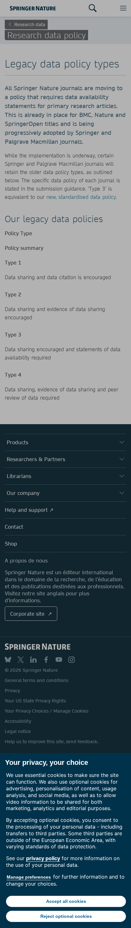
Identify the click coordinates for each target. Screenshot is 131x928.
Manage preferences (29, 877)
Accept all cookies (66, 901)
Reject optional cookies (66, 916)
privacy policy (43, 858)
